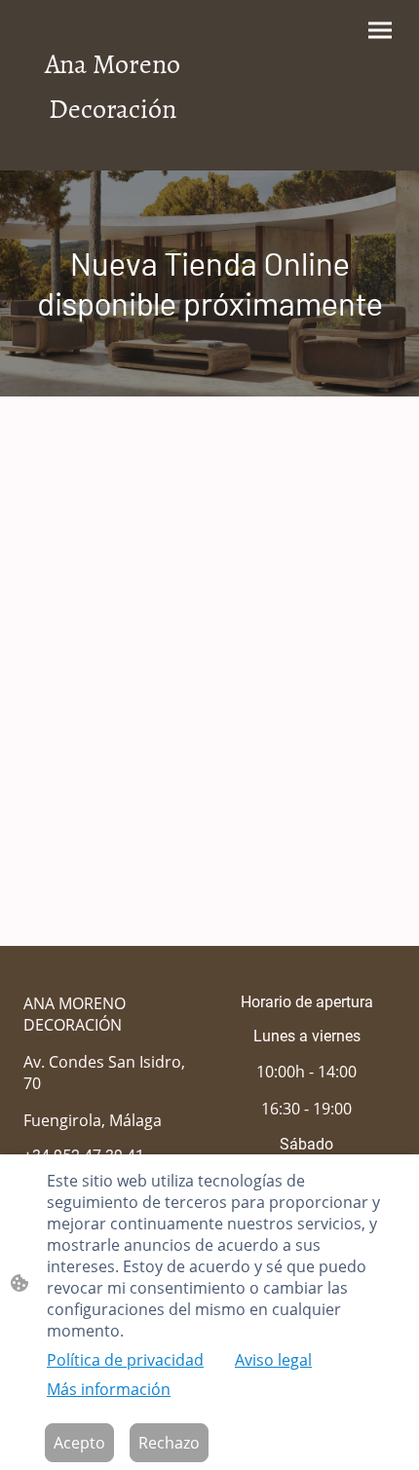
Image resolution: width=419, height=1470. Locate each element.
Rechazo (169, 1442)
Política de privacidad (125, 1360)
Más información (109, 1389)
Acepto (79, 1442)
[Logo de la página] (112, 146)
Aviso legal (273, 1360)
